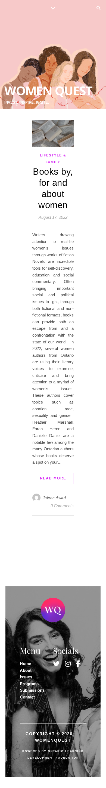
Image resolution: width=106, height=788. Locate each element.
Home (25, 663)
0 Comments (62, 505)
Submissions (32, 690)
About (26, 670)
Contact (27, 697)
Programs (29, 683)
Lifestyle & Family (53, 158)
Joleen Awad (54, 497)
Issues (26, 677)
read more (53, 478)
